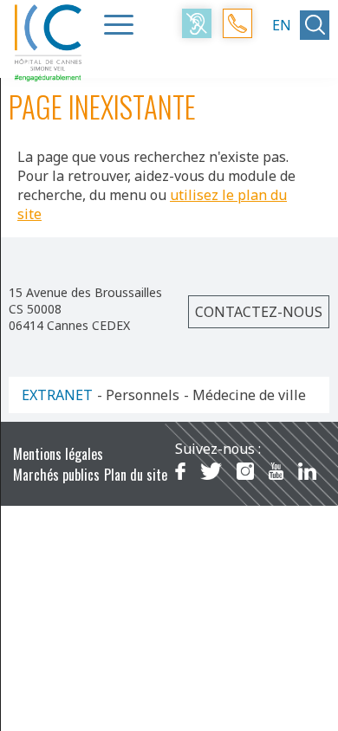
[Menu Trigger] (118, 24)
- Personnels (138, 394)
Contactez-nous (258, 311)
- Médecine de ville (245, 394)
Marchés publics (56, 474)
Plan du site (135, 474)
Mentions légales (58, 453)
